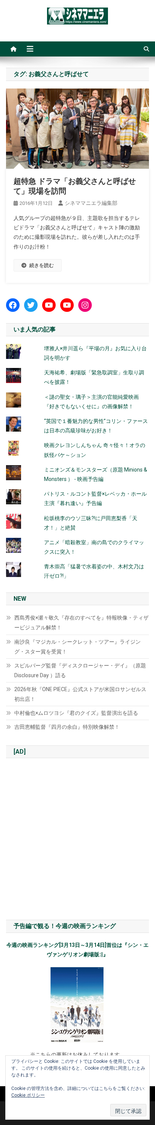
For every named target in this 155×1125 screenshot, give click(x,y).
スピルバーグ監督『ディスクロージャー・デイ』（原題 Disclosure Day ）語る (80, 670)
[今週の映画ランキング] (77, 1005)
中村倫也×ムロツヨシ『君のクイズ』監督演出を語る (76, 713)
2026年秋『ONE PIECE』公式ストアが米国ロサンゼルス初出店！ (80, 694)
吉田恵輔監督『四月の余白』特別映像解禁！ (67, 727)
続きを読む (41, 265)
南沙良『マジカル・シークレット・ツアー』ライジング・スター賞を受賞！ (77, 647)
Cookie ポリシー (28, 1095)
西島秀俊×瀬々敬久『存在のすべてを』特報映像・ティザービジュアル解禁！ (81, 622)
